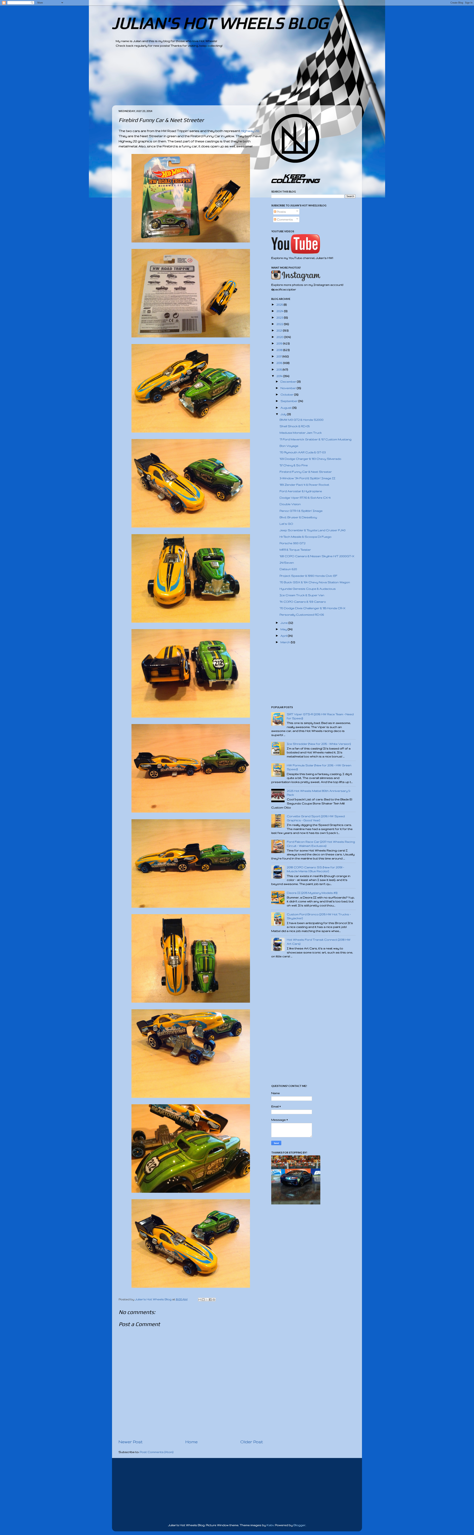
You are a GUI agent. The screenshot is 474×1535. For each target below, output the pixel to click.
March (286, 642)
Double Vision (290, 504)
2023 (280, 317)
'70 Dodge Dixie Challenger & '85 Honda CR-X (313, 608)
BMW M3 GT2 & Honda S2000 (301, 419)
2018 (279, 349)
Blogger (299, 1525)
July (284, 414)
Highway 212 (250, 131)
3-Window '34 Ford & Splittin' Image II (307, 478)
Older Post (251, 1441)
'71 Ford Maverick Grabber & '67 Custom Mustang (315, 439)
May (284, 629)
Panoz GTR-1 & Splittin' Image (301, 510)
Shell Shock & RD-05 (295, 426)
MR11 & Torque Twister (295, 549)
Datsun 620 (288, 569)
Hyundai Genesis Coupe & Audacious (308, 588)
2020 (280, 337)
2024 (280, 311)
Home (191, 1441)
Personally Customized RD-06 (302, 614)
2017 (279, 356)
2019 (279, 343)
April (284, 635)
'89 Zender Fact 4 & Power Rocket (304, 484)
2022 (280, 324)
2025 (280, 304)
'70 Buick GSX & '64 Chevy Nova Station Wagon (315, 582)
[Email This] (200, 1299)
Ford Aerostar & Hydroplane (301, 491)
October (287, 394)
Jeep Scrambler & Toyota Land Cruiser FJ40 (313, 530)
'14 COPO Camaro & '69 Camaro (303, 601)
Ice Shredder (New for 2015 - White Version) (319, 743)
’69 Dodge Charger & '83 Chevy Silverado (310, 458)
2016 (279, 362)
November (289, 388)
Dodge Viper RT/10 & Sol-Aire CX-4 (305, 497)
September (289, 401)
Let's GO (286, 523)
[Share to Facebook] (210, 1299)
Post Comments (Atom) (156, 1452)
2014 (279, 376)
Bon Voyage (289, 445)
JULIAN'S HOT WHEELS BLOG (220, 22)
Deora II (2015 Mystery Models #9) (312, 892)
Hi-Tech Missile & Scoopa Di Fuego (305, 536)
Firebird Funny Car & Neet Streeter (306, 471)
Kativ (270, 1525)
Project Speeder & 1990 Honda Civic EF (308, 575)
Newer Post (130, 1441)
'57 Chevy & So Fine (294, 465)
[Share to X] (207, 1299)
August (286, 407)
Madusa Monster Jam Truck (301, 432)
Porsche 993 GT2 (293, 543)
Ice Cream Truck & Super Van (302, 595)
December (289, 381)
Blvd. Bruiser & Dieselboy (298, 517)
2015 (279, 369)
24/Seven (287, 562)
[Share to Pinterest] (214, 1299)
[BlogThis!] (203, 1299)
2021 (279, 330)
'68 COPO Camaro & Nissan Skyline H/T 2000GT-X (317, 556)
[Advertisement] (227, 79)
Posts (281, 211)
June (284, 622)
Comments (284, 219)
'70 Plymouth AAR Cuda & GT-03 (303, 452)
